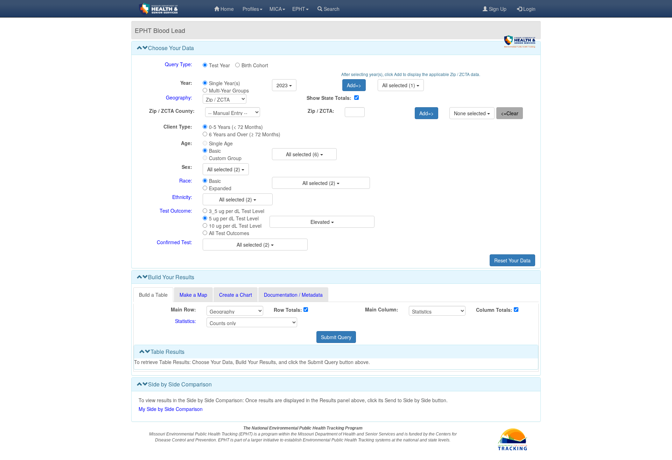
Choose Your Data (171, 48)
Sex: (187, 166)
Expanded (220, 188)
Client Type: (177, 126)
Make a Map (193, 294)
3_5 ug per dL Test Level (236, 210)
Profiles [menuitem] (251, 8)
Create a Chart (235, 294)
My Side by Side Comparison (171, 408)
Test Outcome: (176, 210)
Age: (186, 142)
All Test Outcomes (229, 232)
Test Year (219, 65)
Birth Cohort (254, 65)
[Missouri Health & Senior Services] (172, 9)
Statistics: (185, 320)
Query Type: (178, 64)
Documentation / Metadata (293, 294)
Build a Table (153, 294)
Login (529, 8)
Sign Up (497, 8)
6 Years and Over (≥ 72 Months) (244, 134)
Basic (215, 150)
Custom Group (225, 158)
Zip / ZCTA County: (172, 110)
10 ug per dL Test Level (235, 225)
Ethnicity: (182, 196)
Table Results (167, 352)
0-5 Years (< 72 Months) (236, 126)
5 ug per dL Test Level (234, 218)
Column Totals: (494, 309)
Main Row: (183, 309)
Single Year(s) (224, 83)
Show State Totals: (329, 97)
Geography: (179, 97)
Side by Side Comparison (180, 384)
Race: (185, 180)
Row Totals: (288, 309)
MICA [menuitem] (276, 8)
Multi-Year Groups (229, 90)
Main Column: (381, 309)
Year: (186, 82)
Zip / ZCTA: (321, 110)
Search (332, 8)
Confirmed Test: (174, 242)
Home (227, 8)
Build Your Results (171, 277)
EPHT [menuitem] (298, 8)
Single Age (221, 143)
